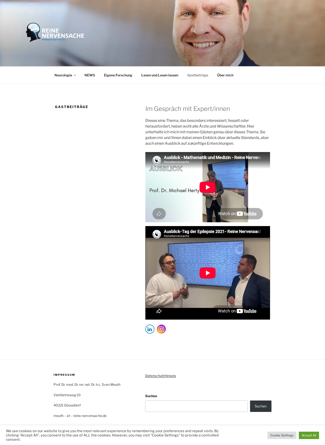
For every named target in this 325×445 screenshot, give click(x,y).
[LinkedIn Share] (149, 329)
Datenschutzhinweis (160, 376)
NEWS (89, 75)
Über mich (225, 75)
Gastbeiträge (197, 75)
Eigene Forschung (118, 75)
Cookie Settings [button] (282, 435)
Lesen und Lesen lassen (159, 75)
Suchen (151, 396)
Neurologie (63, 75)
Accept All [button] (309, 435)
